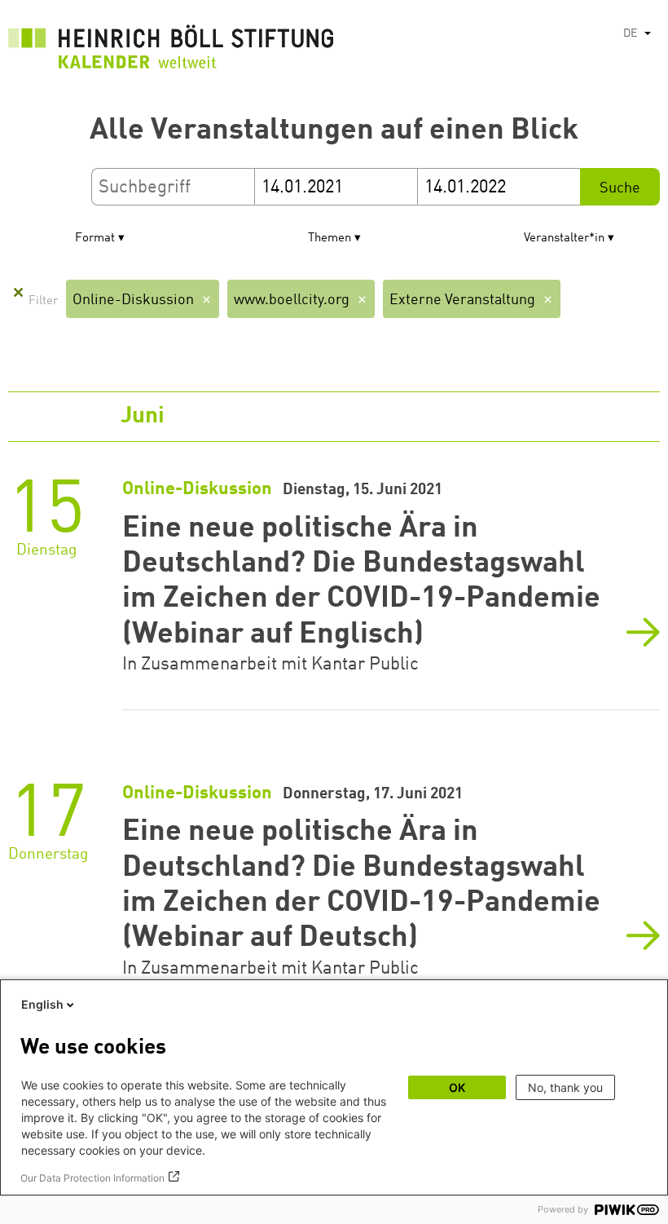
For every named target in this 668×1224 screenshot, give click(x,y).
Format (95, 238)
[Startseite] (171, 50)
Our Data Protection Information (92, 1178)
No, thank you (565, 1087)
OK (457, 1087)
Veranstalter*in (564, 238)
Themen (329, 238)
